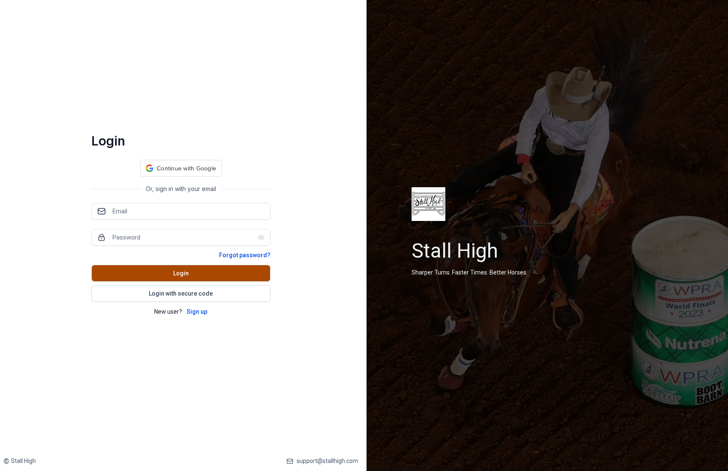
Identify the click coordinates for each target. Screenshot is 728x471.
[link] (19, 461)
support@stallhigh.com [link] (327, 461)
